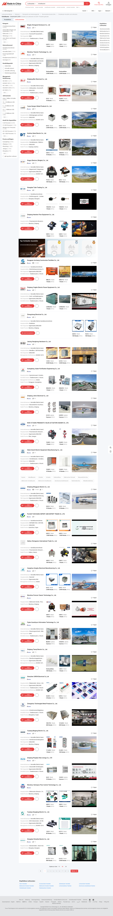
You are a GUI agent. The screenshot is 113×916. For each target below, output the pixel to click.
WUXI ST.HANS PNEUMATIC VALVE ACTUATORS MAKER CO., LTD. (48, 423)
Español (41, 901)
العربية (78, 901)
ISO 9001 (7, 81)
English (12, 901)
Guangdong (8, 142)
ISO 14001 (8, 85)
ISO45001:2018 (8, 88)
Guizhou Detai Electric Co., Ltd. (36, 133)
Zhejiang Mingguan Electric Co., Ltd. (38, 487)
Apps (99, 11)
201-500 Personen (9, 131)
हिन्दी (90, 901)
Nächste (73, 871)
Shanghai (7, 151)
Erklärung (27, 899)
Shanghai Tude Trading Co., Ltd (37, 187)
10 (59, 866)
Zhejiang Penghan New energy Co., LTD (39, 758)
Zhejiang (7, 144)
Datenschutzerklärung (46, 899)
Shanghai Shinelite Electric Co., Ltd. (38, 839)
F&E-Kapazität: (24, 36)
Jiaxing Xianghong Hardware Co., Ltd (39, 341)
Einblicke (85, 899)
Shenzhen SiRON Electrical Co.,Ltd (38, 676)
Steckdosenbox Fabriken (45, 888)
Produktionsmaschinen (9, 26)
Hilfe (92, 11)
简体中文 (18, 901)
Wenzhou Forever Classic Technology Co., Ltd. (41, 595)
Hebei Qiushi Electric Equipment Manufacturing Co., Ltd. (45, 450)
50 (66, 866)
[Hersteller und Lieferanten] (11, 3)
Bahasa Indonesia (56, 903)
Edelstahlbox (57, 477)
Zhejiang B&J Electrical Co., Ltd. (37, 79)
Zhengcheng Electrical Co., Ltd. (37, 314)
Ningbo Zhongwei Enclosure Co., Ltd (38, 25)
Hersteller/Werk (9, 51)
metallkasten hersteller (49, 7)
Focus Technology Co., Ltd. (55, 906)
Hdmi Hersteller (23, 883)
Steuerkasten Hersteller (106, 36)
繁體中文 (24, 901)
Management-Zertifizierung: (28, 120)
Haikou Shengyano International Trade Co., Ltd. (42, 541)
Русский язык (66, 901)
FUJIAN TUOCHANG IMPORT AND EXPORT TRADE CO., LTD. (46, 514)
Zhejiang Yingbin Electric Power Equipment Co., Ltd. (43, 287)
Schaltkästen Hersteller (106, 45)
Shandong (8, 146)
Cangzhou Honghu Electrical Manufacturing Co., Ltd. (43, 568)
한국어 (73, 901)
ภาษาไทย (95, 901)
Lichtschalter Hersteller (84, 883)
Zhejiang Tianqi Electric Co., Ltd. (37, 649)
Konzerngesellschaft (8, 54)
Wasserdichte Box (83, 477)
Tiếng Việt (106, 901)
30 (62, 866)
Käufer (84, 11)
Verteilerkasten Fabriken (25, 888)
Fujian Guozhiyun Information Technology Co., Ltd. (43, 622)
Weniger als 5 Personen (9, 128)
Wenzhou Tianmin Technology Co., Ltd (39, 52)
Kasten (23, 477)
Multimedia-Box (76, 481)
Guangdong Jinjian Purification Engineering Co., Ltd (43, 369)
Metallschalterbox (88, 481)
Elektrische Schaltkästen (44, 481)
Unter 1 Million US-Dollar (9, 99)
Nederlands (84, 901)
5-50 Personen (9, 123)
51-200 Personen (9, 125)
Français (36, 901)
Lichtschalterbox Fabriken (65, 886)
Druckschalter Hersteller (45, 883)
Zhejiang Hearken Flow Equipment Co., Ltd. (40, 215)
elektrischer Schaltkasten (28, 481)
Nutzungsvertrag (36, 899)
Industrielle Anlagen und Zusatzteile (9, 30)
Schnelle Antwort (9, 68)
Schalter (40, 477)
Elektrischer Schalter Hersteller (26, 886)
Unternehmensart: (25, 31)
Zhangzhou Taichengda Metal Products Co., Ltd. (42, 704)
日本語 (30, 901)
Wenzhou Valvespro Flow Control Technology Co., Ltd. (44, 785)
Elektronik (7, 33)
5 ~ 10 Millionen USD (8, 106)
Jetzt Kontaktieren (28, 43)
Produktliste (7, 19)
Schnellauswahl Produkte (75, 899)
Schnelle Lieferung (10, 70)
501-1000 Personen (9, 133)
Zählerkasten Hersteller (64, 883)
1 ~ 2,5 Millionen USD (8, 113)
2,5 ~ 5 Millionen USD (8, 110)
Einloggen (108, 4)
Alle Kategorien (8, 11)
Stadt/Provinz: (24, 65)
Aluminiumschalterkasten (62, 481)
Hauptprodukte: (24, 34)
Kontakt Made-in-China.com (60, 899)
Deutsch (47, 901)
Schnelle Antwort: (25, 38)
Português (53, 901)
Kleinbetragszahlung (10, 73)
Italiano (59, 901)
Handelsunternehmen (8, 48)
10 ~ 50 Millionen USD (9, 102)
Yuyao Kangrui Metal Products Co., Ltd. (39, 106)
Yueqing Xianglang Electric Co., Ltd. (38, 812)
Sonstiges (7, 60)
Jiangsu (7, 148)
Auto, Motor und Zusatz (9, 38)
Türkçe (100, 901)
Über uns (21, 899)
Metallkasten (31, 477)
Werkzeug (7, 36)
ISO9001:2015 (9, 83)
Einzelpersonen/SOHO (10, 57)
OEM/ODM (8, 66)
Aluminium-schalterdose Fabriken (87, 886)
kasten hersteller (39, 7)
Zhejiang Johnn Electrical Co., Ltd (37, 396)
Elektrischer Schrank (69, 477)
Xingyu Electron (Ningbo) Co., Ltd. (37, 160)
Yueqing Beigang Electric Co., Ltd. (37, 731)
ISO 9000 (7, 90)
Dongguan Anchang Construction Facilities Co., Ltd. (43, 260)
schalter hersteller (61, 7)
